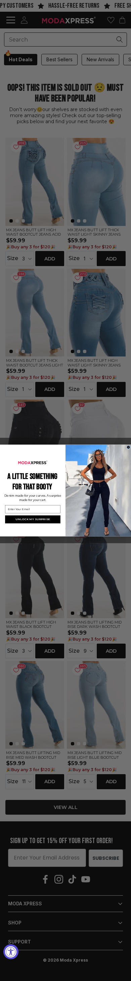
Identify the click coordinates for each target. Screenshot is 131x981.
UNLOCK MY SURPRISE (32, 519)
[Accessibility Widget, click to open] (10, 951)
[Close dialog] (128, 447)
